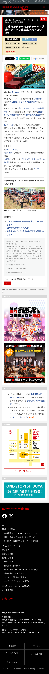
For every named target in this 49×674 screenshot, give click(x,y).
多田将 (8, 159)
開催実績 (34, 541)
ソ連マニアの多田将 (32, 115)
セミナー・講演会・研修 (14, 577)
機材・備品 (8, 537)
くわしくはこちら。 (21, 417)
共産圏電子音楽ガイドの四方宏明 (23, 102)
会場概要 (7, 533)
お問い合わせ (7, 558)
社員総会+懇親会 (11, 565)
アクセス (5, 550)
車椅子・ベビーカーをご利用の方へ (16, 586)
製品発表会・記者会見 (13, 573)
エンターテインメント (13, 581)
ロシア (8, 283)
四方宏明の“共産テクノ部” (18, 228)
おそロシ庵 (8, 125)
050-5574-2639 (15, 632)
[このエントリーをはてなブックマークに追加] (17, 58)
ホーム (5, 525)
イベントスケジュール (11, 546)
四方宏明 (8, 153)
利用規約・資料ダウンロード (16, 541)
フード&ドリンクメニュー (24, 533)
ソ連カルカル (15, 92)
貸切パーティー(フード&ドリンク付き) (20, 569)
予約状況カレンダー (24, 537)
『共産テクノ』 (39, 99)
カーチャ (37, 169)
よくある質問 (7, 590)
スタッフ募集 (7, 554)
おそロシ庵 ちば (11, 149)
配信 (27, 581)
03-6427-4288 (14, 622)
